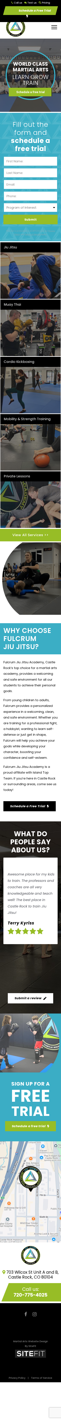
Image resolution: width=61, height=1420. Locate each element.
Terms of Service (41, 1378)
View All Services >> (30, 535)
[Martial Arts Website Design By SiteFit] (30, 1353)
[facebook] (25, 1314)
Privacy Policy (17, 1378)
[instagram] (35, 1314)
